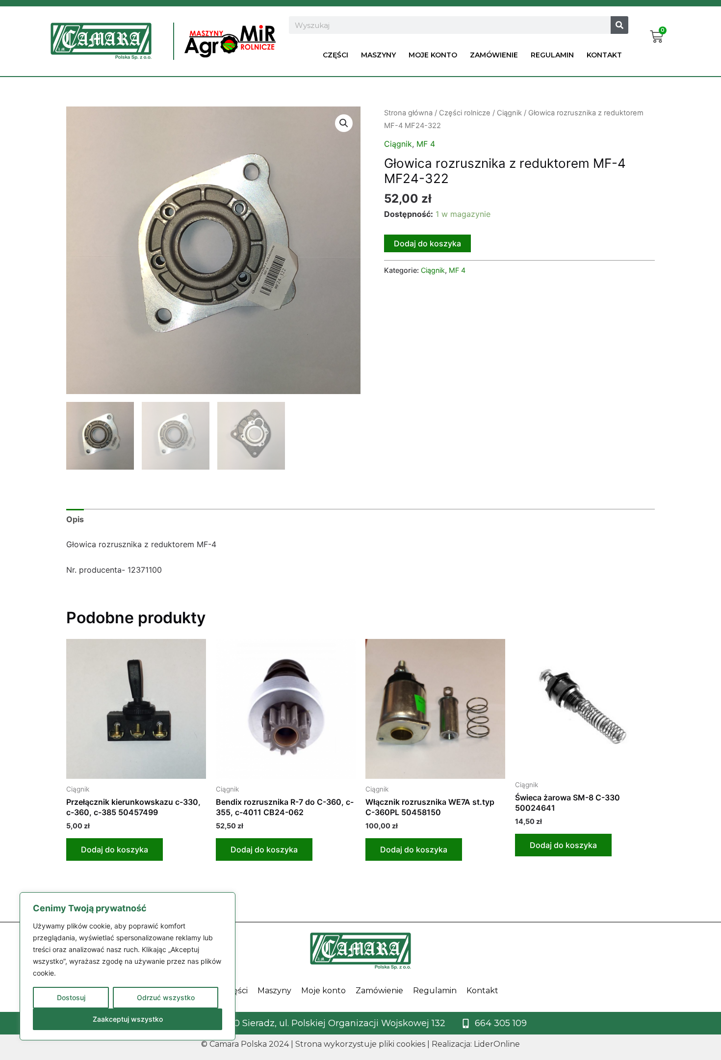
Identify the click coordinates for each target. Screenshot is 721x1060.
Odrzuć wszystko (166, 997)
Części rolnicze (464, 112)
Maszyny (378, 55)
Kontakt (604, 55)
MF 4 (425, 144)
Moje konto (433, 55)
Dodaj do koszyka (427, 243)
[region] (127, 966)
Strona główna (408, 112)
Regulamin (552, 55)
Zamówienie (494, 55)
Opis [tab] (75, 519)
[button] (344, 123)
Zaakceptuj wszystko (128, 1019)
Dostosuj (71, 997)
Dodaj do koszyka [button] (114, 849)
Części (335, 55)
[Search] (619, 25)
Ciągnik (509, 112)
